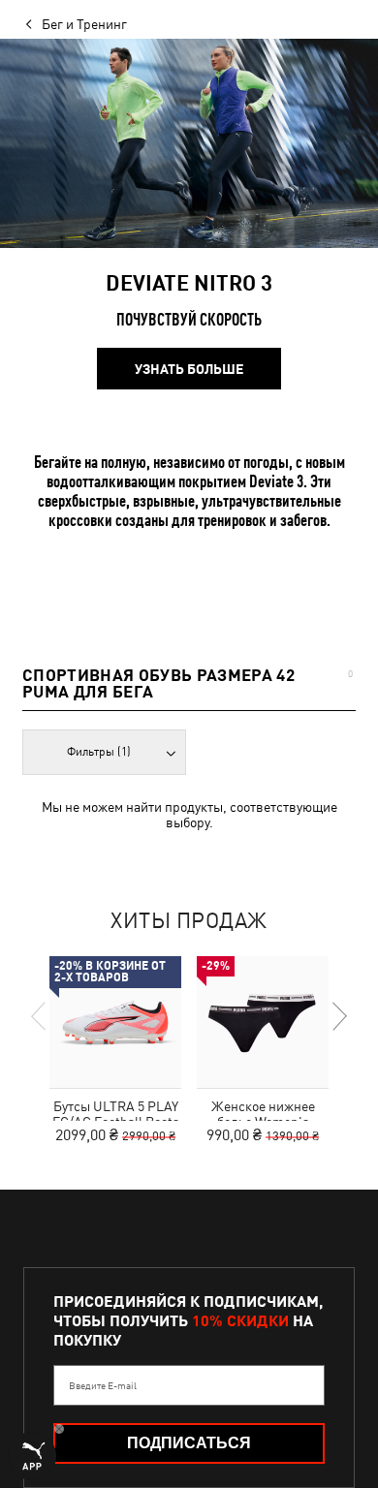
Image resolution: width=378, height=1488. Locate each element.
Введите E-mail (103, 1385)
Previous (39, 1016)
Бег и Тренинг (84, 24)
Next (338, 1016)
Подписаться (189, 1443)
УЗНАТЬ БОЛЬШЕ (189, 369)
